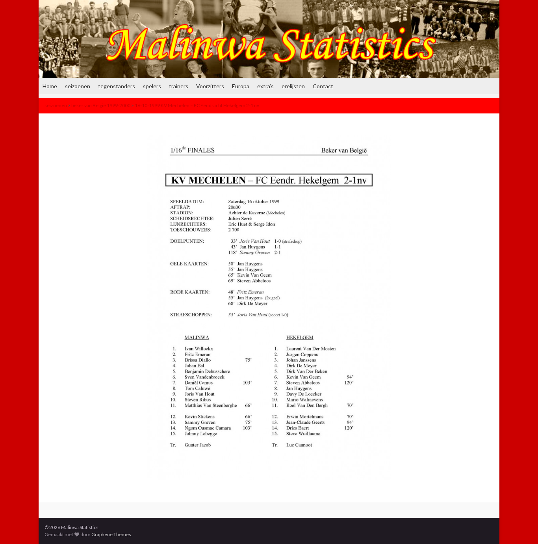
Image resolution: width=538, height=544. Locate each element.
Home (50, 86)
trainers (178, 86)
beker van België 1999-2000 (100, 105)
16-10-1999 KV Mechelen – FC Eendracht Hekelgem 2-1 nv (197, 105)
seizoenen (77, 86)
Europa (240, 86)
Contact (323, 86)
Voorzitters (210, 86)
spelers (152, 86)
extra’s (265, 86)
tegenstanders (116, 86)
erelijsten (293, 86)
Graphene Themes (111, 534)
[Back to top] (520, 526)
